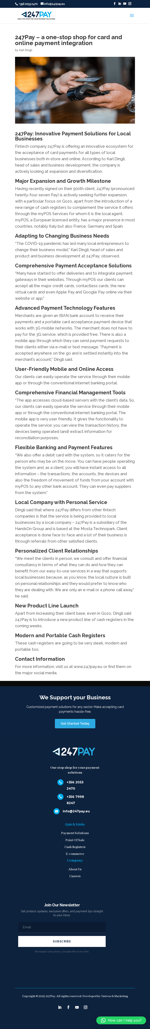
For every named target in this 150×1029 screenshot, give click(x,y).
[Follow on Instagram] (85, 1007)
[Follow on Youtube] (76, 1007)
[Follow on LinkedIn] (59, 1007)
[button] (121, 1020)
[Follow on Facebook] (68, 1007)
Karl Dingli (25, 50)
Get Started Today (75, 723)
